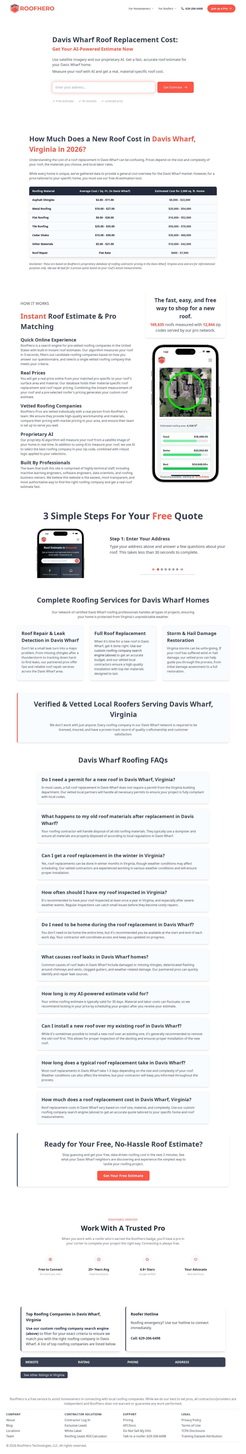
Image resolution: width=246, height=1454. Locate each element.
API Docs (129, 1425)
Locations (13, 1431)
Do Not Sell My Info (137, 1431)
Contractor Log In (77, 1420)
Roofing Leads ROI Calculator (86, 1436)
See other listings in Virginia (44, 1375)
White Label (73, 1431)
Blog (9, 1425)
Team (10, 1436)
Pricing (128, 1420)
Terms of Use (191, 1425)
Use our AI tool (56, 268)
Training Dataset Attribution (201, 1436)
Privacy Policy (191, 1420)
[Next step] (181, 569)
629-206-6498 (194, 8)
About (10, 1420)
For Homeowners (139, 8)
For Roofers (166, 8)
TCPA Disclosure (193, 1431)
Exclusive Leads (76, 1425)
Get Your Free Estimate (123, 1175)
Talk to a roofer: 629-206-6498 (144, 1436)
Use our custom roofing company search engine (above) (118, 650)
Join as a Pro (219, 8)
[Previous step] (153, 569)
